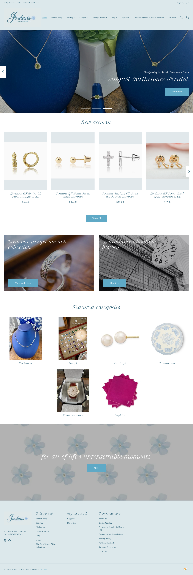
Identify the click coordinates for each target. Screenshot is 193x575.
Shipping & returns (107, 547)
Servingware (167, 363)
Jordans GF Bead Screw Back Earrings (72, 195)
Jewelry (39, 540)
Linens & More (42, 531)
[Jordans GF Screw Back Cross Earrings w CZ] (167, 161)
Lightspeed (43, 569)
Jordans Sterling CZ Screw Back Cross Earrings (120, 195)
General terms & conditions (111, 534)
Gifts (96, 468)
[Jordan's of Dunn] (22, 17)
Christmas (83, 17)
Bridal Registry (105, 522)
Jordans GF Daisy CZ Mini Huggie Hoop (25, 195)
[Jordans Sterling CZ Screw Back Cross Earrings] (120, 161)
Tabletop (39, 522)
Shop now (176, 91)
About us (103, 518)
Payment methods (106, 542)
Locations (103, 551)
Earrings (120, 363)
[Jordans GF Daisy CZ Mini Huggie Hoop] (25, 161)
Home (44, 17)
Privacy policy (105, 538)
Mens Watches (73, 415)
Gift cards (172, 17)
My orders (71, 522)
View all (96, 218)
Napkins (120, 415)
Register (70, 518)
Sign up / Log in (183, 3)
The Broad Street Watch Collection (148, 17)
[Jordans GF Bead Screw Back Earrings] (73, 161)
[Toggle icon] (181, 17)
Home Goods (56, 17)
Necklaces (26, 363)
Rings (73, 363)
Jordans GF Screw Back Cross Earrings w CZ (167, 195)
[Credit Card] (185, 569)
